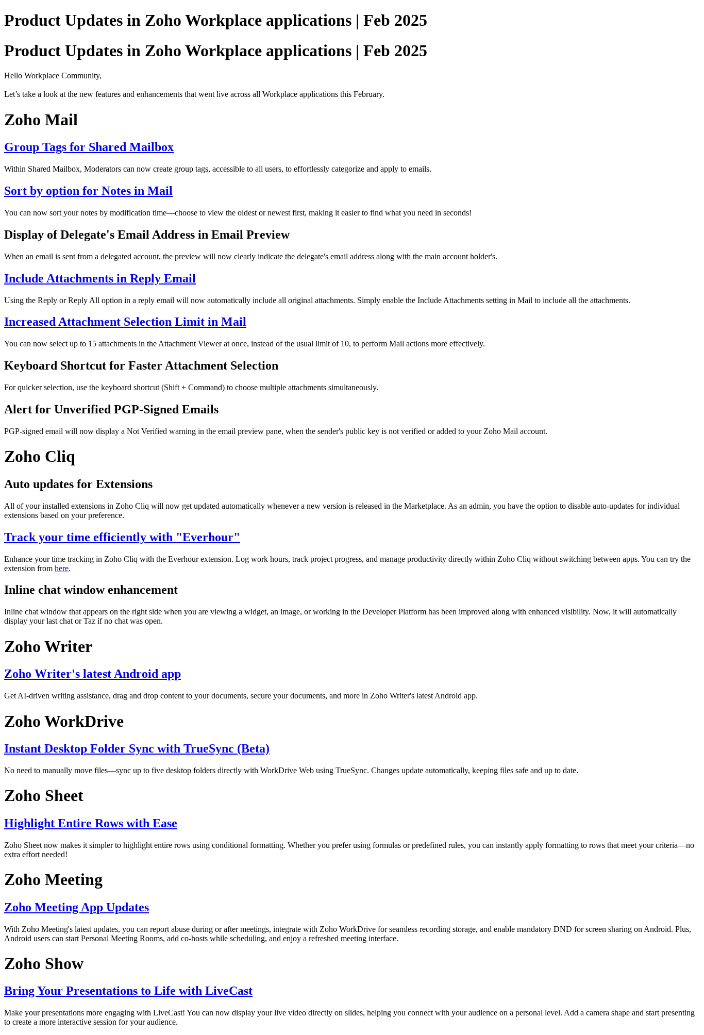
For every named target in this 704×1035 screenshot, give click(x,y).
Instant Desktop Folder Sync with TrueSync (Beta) (137, 748)
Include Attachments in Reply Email (100, 278)
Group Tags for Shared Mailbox (89, 147)
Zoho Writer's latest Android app (92, 673)
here (62, 568)
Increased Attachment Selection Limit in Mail (125, 321)
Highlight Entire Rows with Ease (90, 823)
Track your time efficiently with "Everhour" (122, 537)
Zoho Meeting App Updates (76, 907)
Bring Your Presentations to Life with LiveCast (128, 990)
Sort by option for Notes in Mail (88, 190)
